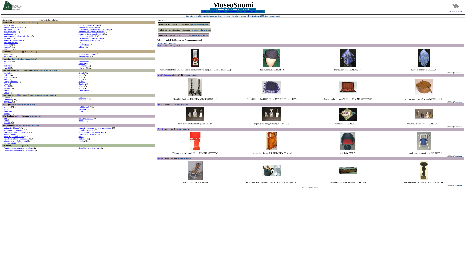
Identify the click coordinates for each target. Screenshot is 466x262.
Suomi (6, 88)
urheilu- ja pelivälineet (12, 40)
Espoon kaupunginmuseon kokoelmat (18, 148)
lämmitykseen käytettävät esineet (91, 32)
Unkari (6, 93)
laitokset (82, 64)
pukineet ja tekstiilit (86, 36)
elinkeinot (82, 139)
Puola (6, 84)
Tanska (6, 90)
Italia (80, 77)
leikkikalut (8, 45)
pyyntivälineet (84, 45)
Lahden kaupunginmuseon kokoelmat (18, 150)
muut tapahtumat (10, 134)
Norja (81, 79)
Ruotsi (6, 86)
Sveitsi (81, 88)
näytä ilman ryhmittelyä (166, 43)
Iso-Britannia (9, 77)
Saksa (81, 86)
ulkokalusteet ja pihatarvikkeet (90, 38)
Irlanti (81, 75)
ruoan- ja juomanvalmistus (14, 137)
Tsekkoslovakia (84, 90)
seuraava (458, 102)
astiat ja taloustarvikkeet (13, 27)
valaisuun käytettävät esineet (89, 40)
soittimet (82, 47)
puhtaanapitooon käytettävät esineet (17, 36)
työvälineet (8, 49)
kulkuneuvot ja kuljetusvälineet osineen (94, 30)
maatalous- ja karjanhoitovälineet (91, 34)
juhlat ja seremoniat (86, 130)
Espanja (82, 73)
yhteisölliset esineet (11, 43)
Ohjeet (196, 16)
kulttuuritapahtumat (11, 128)
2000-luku (8, 102)
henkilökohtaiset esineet (88, 27)
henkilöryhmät (84, 61)
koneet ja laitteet (10, 32)
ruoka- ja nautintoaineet (87, 54)
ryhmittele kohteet (31, 23)
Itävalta (6, 79)
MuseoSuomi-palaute (239, 16)
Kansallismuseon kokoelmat (89, 148)
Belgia (6, 73)
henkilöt (7, 61)
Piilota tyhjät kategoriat (208, 16)
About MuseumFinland (272, 16)
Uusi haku (189, 16)
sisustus (7, 47)
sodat (81, 137)
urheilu (81, 141)
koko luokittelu (18, 23)
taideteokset (8, 25)
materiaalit (8, 56)
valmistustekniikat (10, 143)
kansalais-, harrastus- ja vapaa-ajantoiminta (95, 128)
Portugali (82, 82)
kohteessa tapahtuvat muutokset (91, 132)
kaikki (19, 70)
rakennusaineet (84, 56)
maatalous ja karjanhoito (88, 134)
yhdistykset (83, 66)
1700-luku (82, 98)
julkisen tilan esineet (11, 30)
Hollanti (7, 75)
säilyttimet (8, 38)
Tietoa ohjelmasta (224, 16)
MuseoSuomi (233, 5)
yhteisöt (7, 68)
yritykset (82, 68)
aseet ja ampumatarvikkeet (89, 25)
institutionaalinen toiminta (13, 130)
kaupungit (7, 109)
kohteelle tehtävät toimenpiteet (15, 132)
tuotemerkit (8, 66)
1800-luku (8, 100)
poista (206, 24)
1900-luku (82, 100)
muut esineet (8, 34)
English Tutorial (255, 16)
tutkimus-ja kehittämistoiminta (15, 141)
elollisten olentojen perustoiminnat (17, 139)
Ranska (81, 84)
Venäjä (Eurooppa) (11, 82)
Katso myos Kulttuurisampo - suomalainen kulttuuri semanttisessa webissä (232, 11)
